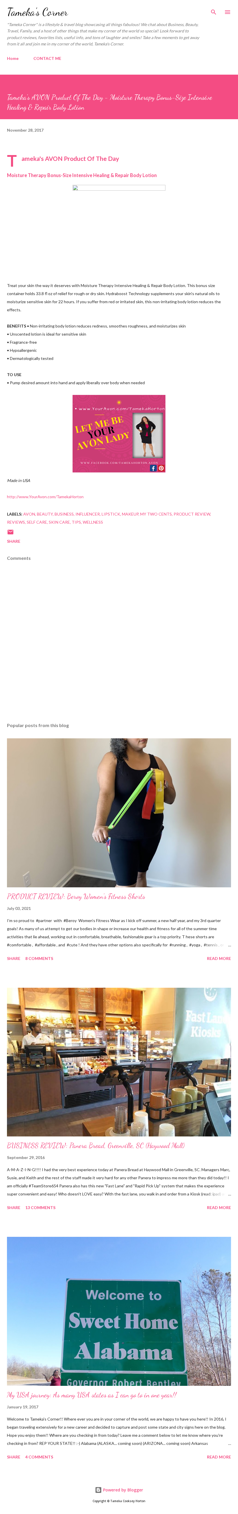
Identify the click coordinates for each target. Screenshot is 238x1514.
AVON (29, 514)
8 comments (39, 958)
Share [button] (13, 541)
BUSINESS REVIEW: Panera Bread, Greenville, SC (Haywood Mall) (96, 1145)
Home (13, 58)
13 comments (40, 1207)
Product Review (192, 514)
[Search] (213, 10)
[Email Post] (10, 533)
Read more (219, 958)
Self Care (37, 522)
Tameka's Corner (37, 12)
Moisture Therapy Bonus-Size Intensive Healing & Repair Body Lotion (82, 175)
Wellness (93, 522)
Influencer (87, 514)
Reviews (16, 522)
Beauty (45, 514)
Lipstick (111, 514)
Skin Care (59, 522)
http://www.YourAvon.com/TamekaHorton (45, 496)
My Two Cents (156, 514)
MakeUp (130, 514)
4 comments (39, 1456)
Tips (76, 522)
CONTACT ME (47, 58)
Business (64, 514)
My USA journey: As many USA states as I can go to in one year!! (91, 1395)
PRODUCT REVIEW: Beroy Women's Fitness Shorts (76, 896)
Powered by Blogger (122, 1490)
